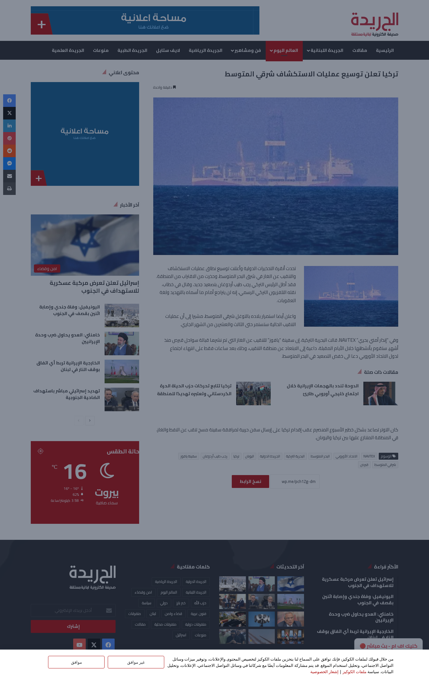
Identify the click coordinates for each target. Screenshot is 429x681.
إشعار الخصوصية (324, 671)
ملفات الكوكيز (355, 671)
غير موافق (136, 662)
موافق (76, 662)
